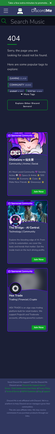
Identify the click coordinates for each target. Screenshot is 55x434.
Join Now (39, 191)
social (35, 91)
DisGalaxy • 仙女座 (21, 160)
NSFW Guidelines (28, 391)
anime (16, 91)
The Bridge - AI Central (24, 228)
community (20, 85)
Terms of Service (13, 391)
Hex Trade (16, 295)
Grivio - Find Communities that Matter (21, 388)
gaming (18, 78)
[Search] (4, 21)
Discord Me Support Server (34, 385)
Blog (40, 391)
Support (46, 391)
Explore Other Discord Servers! (27, 105)
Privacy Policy (44, 388)
